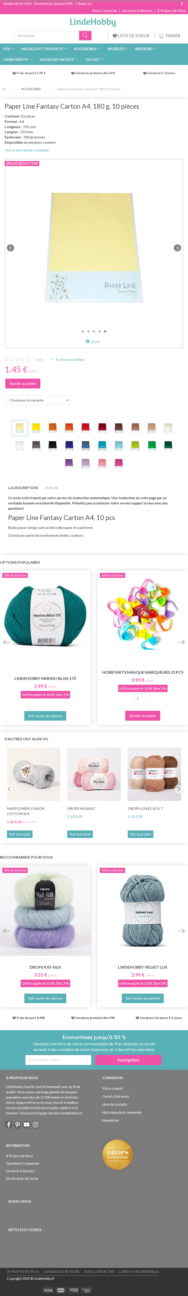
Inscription (128, 1060)
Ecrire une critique (69, 359)
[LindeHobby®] (93, 21)
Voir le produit (19, 834)
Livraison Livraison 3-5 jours (161, 1018)
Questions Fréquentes (22, 1163)
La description (23, 487)
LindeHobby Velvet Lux (142, 967)
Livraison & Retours (137, 10)
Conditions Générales (139, 1272)
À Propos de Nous (171, 10)
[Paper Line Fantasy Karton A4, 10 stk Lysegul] (94, 248)
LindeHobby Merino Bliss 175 (45, 678)
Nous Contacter (104, 10)
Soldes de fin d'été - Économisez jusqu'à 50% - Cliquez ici (47, 3)
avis (38, 359)
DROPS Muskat (81, 808)
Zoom (95, 341)
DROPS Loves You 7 (145, 808)
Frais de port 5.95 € (31, 73)
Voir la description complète (27, 150)
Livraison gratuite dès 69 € (96, 73)
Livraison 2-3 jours (161, 73)
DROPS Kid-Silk (45, 967)
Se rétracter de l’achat (22, 1178)
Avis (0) (51, 487)
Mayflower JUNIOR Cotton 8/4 (25, 811)
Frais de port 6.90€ (31, 1018)
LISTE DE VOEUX (133, 35)
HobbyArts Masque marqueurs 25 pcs (142, 672)
